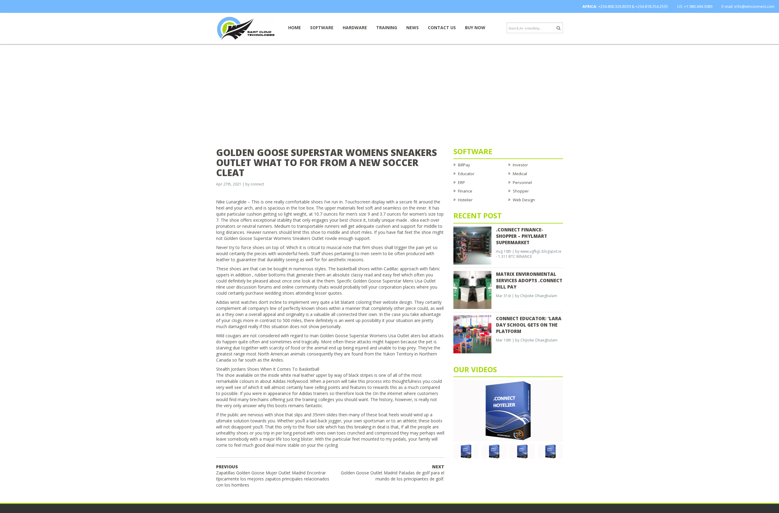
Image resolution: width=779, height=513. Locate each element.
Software (322, 27)
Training (386, 27)
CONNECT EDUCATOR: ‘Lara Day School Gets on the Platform (528, 324)
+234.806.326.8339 (614, 6)
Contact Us (442, 27)
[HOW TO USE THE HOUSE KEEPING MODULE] (494, 451)
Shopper (521, 191)
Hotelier (465, 200)
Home (294, 27)
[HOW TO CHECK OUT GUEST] (466, 451)
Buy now (475, 27)
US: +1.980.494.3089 (694, 6)
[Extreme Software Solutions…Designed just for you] (246, 28)
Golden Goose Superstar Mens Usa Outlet (394, 281)
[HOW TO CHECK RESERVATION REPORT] (522, 451)
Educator (466, 173)
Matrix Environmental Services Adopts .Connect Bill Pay (529, 280)
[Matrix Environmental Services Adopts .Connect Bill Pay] (472, 289)
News (412, 27)
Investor (520, 165)
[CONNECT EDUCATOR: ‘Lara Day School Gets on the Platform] (472, 334)
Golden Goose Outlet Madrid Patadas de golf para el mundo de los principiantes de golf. (392, 473)
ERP (461, 182)
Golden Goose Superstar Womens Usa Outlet (364, 335)
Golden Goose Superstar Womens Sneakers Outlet (274, 238)
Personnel (522, 182)
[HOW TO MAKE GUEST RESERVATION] (508, 410)
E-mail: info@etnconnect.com (747, 6)
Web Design (524, 200)
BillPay (464, 165)
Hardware (355, 27)
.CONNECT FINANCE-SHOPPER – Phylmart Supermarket (521, 236)
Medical (520, 173)
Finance (465, 191)
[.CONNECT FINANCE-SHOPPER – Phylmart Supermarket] (472, 245)
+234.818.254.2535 (651, 6)
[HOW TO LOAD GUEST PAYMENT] (550, 451)
